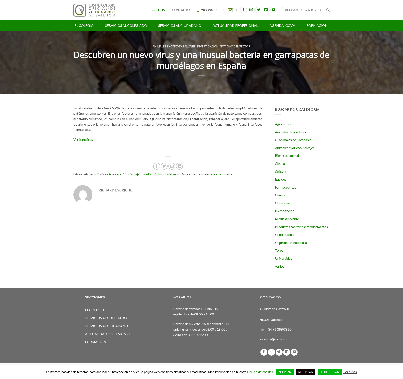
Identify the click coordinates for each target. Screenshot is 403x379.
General (280, 195)
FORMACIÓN (95, 342)
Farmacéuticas (285, 187)
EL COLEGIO (94, 310)
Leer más (350, 372)
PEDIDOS (159, 10)
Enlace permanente (221, 174)
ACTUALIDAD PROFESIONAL (107, 334)
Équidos (281, 179)
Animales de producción (292, 132)
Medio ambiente (287, 219)
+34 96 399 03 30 (278, 329)
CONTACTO (181, 10)
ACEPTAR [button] (284, 372)
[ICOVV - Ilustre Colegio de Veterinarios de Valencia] (94, 10)
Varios (279, 266)
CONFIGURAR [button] (330, 372)
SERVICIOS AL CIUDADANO (106, 326)
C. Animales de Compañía (293, 140)
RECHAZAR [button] (305, 372)
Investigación (207, 46)
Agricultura (283, 124)
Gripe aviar (283, 203)
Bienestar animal (287, 155)
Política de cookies (260, 372)
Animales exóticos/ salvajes (174, 46)
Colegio (280, 171)
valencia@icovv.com (274, 339)
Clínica (280, 163)
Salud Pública (284, 235)
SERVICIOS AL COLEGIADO (106, 318)
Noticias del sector (235, 46)
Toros (279, 250)
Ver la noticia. (83, 139)
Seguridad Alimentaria (291, 243)
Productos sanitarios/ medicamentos (301, 227)
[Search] (328, 10)
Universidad (283, 258)
